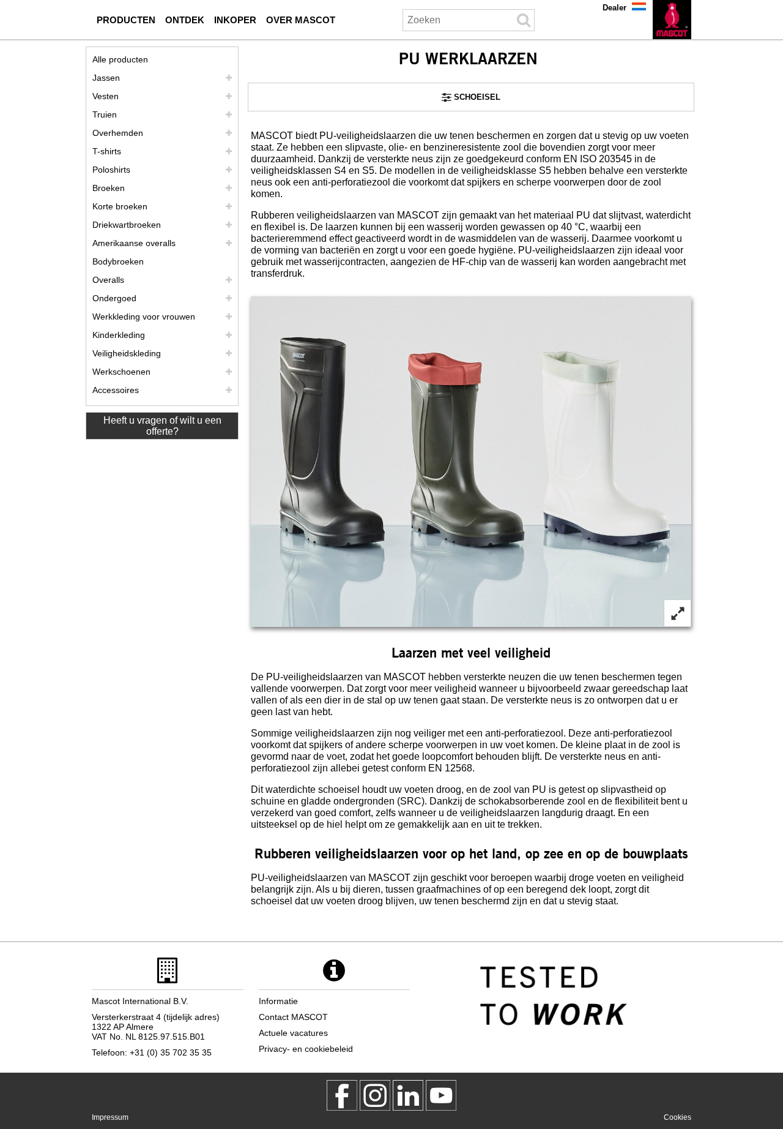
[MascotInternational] (441, 1095)
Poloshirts (111, 169)
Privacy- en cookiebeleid (306, 1049)
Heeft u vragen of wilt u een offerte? (162, 426)
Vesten (105, 96)
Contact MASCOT (293, 1017)
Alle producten (120, 59)
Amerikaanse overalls (134, 243)
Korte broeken (119, 206)
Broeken (108, 188)
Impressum (110, 1117)
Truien (104, 114)
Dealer (614, 7)
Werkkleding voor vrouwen (143, 316)
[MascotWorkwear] (342, 1095)
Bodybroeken (118, 261)
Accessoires (115, 390)
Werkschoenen (121, 372)
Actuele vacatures (293, 1033)
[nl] (672, 19)
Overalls (108, 280)
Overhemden (117, 133)
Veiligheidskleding (126, 353)
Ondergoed (114, 298)
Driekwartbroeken (126, 225)
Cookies (677, 1117)
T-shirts (106, 151)
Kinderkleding (118, 335)
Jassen (106, 78)
